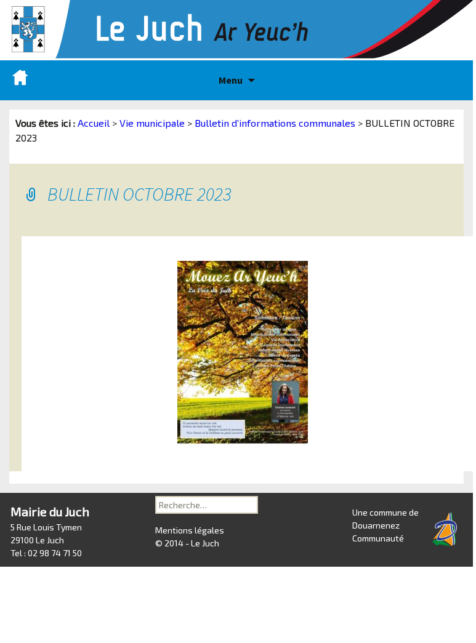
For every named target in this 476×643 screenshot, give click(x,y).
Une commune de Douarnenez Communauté (385, 525)
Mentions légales (189, 530)
